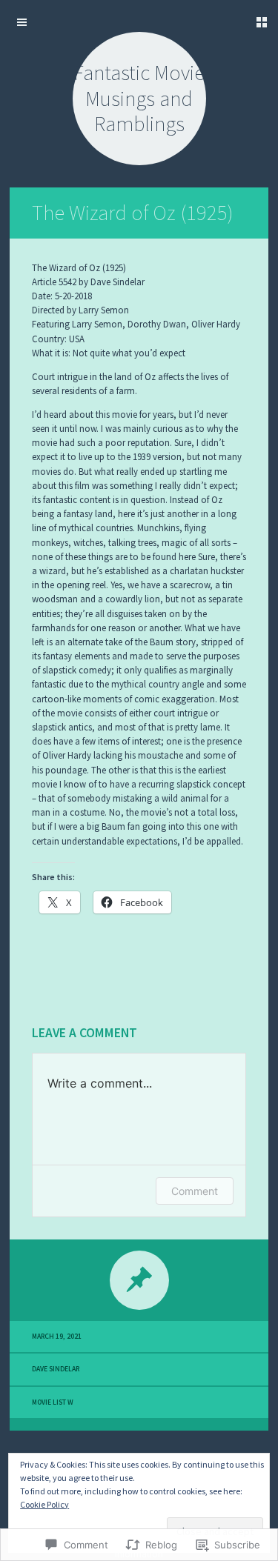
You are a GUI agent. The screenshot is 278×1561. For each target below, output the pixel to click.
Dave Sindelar (55, 1369)
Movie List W (52, 1402)
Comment (194, 1191)
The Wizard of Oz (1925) (133, 212)
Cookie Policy (44, 1504)
